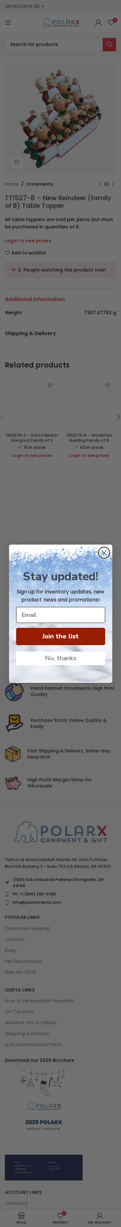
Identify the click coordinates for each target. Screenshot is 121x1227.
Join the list (60, 636)
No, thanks (60, 658)
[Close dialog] (104, 552)
